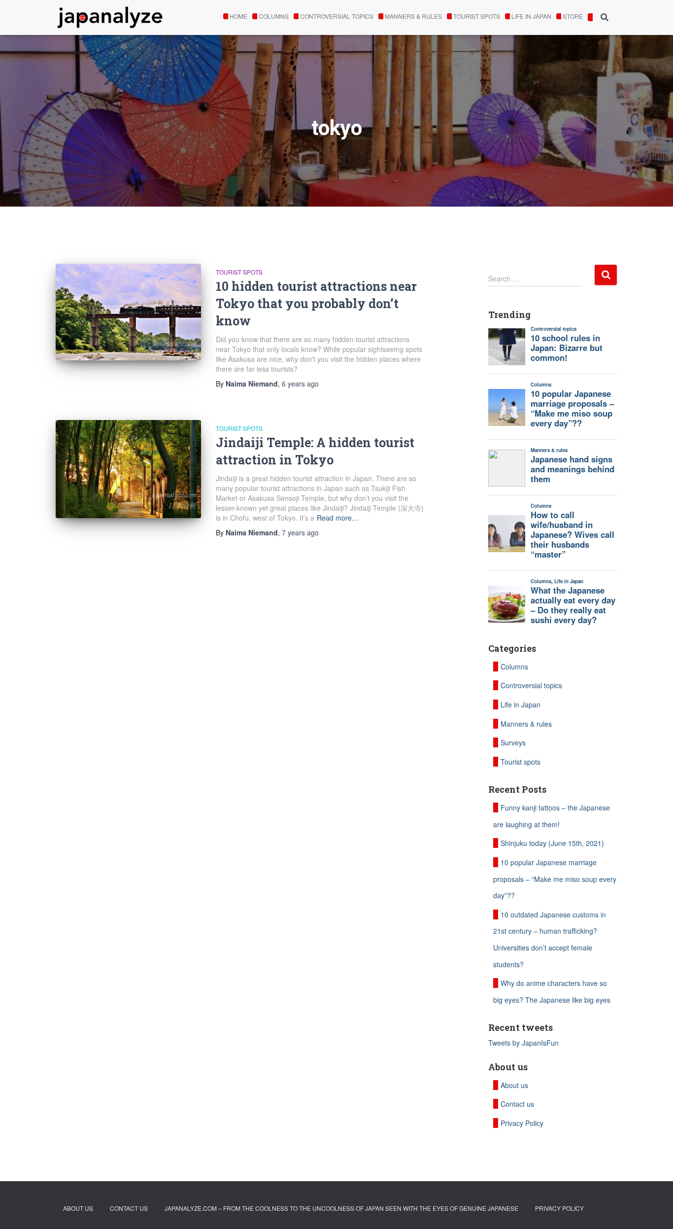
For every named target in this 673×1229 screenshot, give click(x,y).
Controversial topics (336, 16)
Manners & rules (413, 16)
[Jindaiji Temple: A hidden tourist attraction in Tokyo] (128, 469)
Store (573, 16)
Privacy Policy (522, 1123)
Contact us (517, 1104)
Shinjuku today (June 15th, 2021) (552, 843)
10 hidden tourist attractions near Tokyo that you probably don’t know (316, 303)
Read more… (338, 518)
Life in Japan (531, 16)
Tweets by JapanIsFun (523, 1043)
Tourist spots (476, 16)
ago (300, 383)
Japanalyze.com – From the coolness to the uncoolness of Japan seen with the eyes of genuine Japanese (341, 1208)
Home (238, 16)
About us (514, 1085)
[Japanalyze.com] (109, 17)
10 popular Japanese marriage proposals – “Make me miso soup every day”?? (554, 878)
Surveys (513, 742)
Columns (274, 16)
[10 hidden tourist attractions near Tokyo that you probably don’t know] (128, 312)
